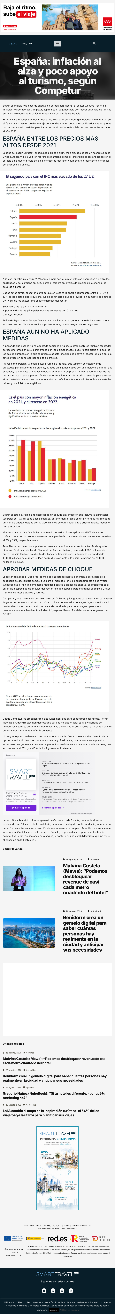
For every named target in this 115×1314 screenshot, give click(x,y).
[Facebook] (44, 1290)
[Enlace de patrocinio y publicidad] (57, 17)
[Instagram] (71, 1290)
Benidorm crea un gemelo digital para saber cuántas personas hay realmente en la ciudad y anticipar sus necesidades (85, 933)
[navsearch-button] (94, 43)
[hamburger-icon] (57, 43)
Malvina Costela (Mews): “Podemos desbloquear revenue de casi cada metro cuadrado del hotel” (85, 879)
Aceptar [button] (53, 1310)
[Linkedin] (62, 1290)
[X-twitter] (53, 1290)
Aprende (95, 859)
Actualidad (96, 911)
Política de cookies (69, 1310)
